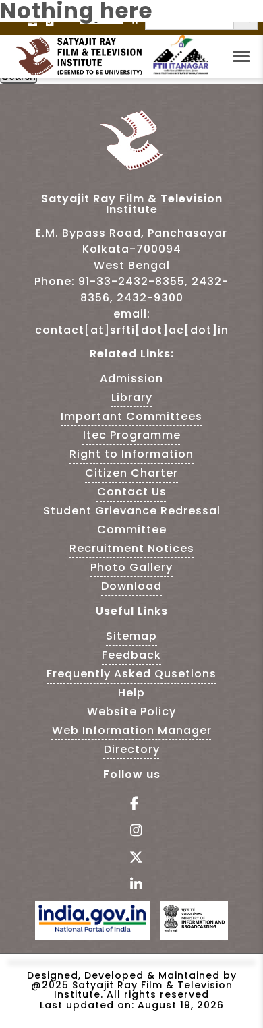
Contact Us (132, 492)
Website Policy (131, 711)
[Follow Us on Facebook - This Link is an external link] (131, 804)
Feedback (131, 655)
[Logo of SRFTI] (83, 56)
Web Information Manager (132, 730)
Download (131, 586)
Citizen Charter (131, 473)
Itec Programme (132, 435)
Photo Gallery (131, 567)
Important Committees (131, 416)
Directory (132, 749)
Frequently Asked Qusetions (131, 674)
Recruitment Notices (131, 548)
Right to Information (131, 454)
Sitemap (131, 636)
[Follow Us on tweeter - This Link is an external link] (131, 858)
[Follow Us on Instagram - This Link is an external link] (131, 831)
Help (131, 692)
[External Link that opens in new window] (92, 928)
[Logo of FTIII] (180, 72)
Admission (131, 378)
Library (131, 397)
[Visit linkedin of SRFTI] (131, 885)
